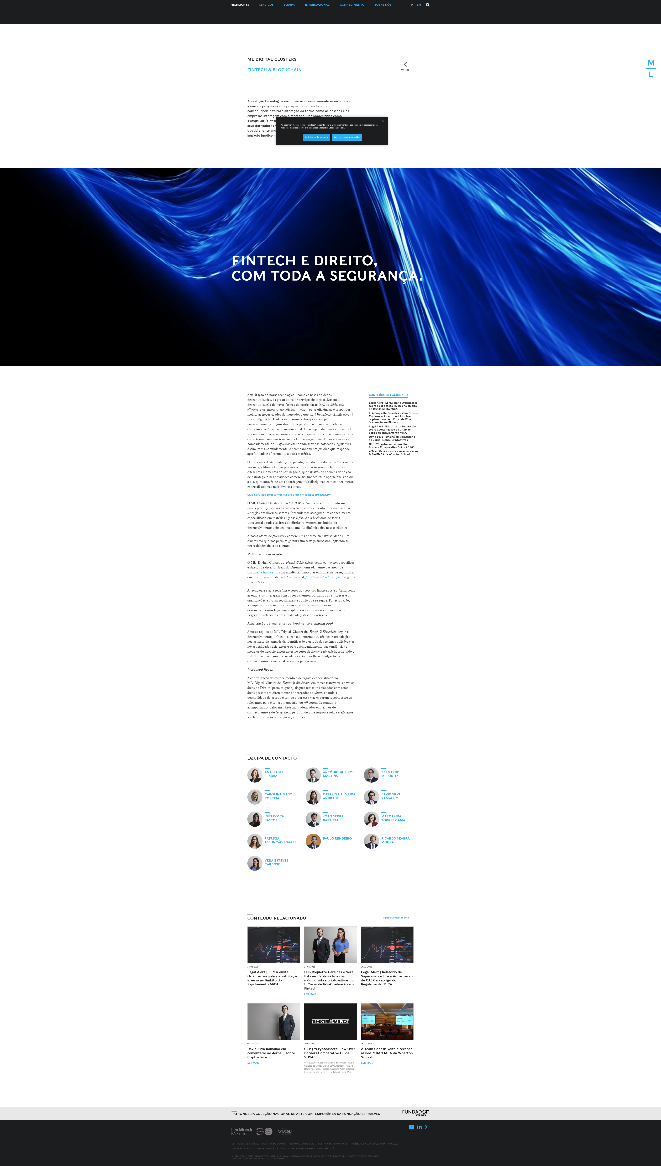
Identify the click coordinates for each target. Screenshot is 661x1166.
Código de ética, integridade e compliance (304, 1148)
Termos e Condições (302, 1143)
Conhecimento (352, 4)
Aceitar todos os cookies (347, 137)
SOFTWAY (279, 1159)
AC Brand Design (251, 1159)
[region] (332, 131)
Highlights (240, 4)
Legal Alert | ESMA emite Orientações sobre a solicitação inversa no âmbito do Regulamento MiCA (393, 406)
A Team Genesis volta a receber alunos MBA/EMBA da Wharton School (393, 453)
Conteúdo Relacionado (276, 918)
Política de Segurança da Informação (374, 1143)
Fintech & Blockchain (274, 69)
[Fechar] (383, 121)
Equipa (289, 4)
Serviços (266, 4)
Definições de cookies (245, 1144)
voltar (405, 70)
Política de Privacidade (332, 1143)
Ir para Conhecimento (395, 917)
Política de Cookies (274, 1143)
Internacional (317, 4)
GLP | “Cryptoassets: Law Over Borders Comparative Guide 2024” (391, 446)
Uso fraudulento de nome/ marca (253, 1148)
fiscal (271, 582)
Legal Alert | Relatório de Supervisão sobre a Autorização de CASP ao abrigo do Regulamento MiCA (392, 429)
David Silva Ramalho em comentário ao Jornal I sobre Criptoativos (392, 438)
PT (413, 4)
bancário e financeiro (262, 572)
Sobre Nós (383, 4)
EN (419, 4)
